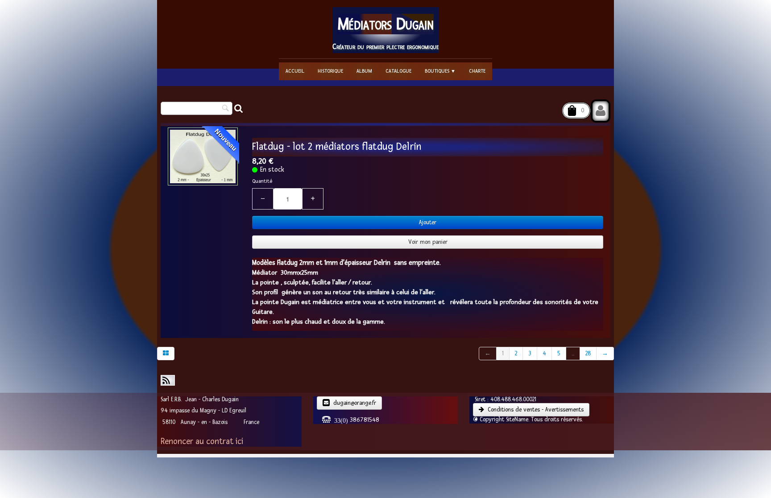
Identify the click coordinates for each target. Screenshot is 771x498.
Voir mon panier (428, 242)
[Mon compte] (600, 111)
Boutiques (440, 71)
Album (364, 71)
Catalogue (398, 71)
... (573, 353)
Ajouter (427, 222)
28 (588, 353)
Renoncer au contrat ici (202, 441)
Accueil (295, 71)
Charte (477, 71)
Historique (330, 71)
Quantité (262, 181)
